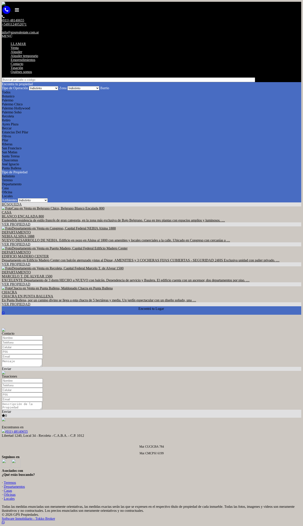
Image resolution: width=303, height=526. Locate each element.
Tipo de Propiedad (15, 172)
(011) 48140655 (16, 431)
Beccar (7, 128)
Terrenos (10, 482)
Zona (63, 88)
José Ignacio (10, 164)
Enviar (6, 369)
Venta (15, 48)
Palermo (7, 100)
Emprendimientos (23, 60)
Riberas (7, 144)
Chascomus (10, 160)
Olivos (6, 136)
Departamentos (14, 486)
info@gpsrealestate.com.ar (20, 32)
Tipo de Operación (15, 88)
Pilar (5, 140)
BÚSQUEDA (12, 204)
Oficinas (10, 494)
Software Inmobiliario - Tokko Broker (28, 518)
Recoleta (8, 116)
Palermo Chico (12, 104)
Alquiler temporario (24, 56)
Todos (6, 92)
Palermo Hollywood (16, 108)
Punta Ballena (11, 168)
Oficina (7, 192)
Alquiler (16, 52)
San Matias (9, 152)
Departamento (12, 184)
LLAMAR (18, 44)
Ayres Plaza (10, 124)
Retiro (6, 120)
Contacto (17, 64)
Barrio (104, 88)
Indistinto (8, 176)
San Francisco (12, 148)
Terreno (7, 180)
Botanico (8, 96)
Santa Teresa (11, 156)
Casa (5, 188)
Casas (8, 490)
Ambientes (9, 200)
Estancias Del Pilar (15, 132)
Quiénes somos (21, 72)
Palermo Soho (12, 112)
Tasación (17, 68)
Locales (7, 196)
